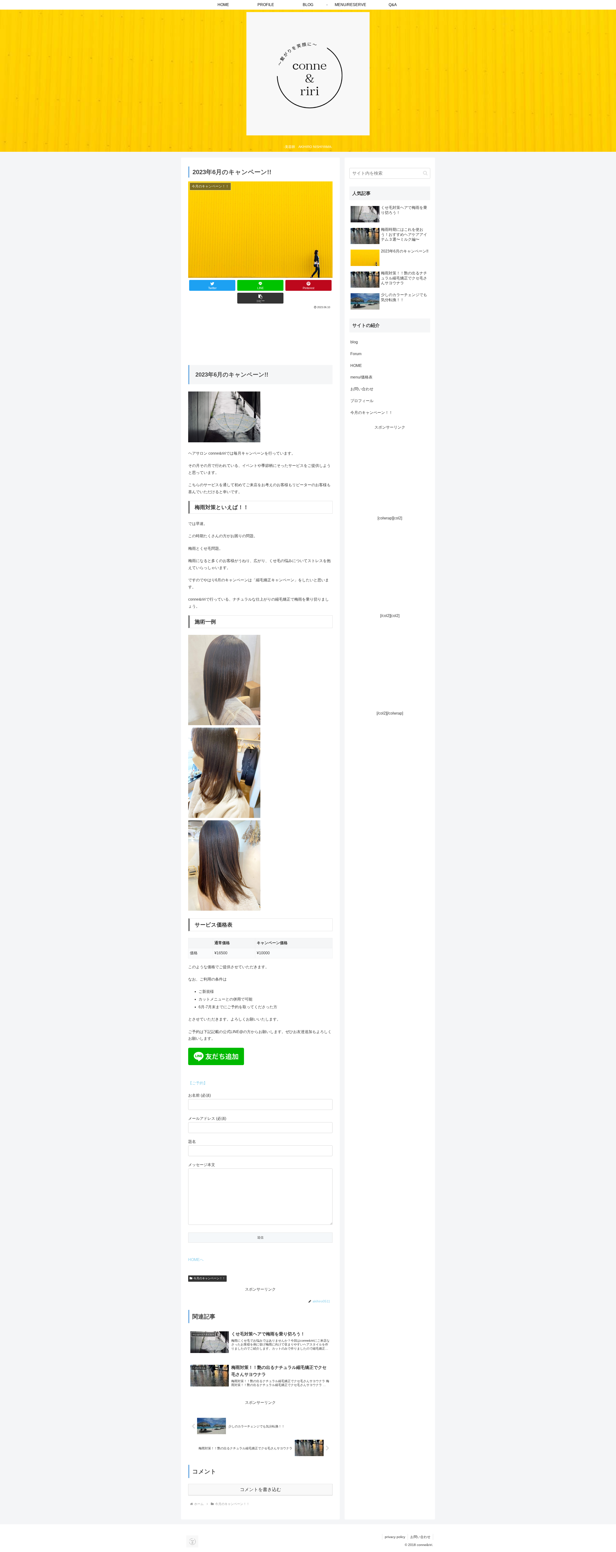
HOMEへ (196, 1260)
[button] (260, 298)
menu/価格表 (361, 377)
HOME (356, 366)
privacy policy (395, 1537)
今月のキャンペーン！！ (209, 1278)
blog (354, 342)
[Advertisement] (389, 478)
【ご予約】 (197, 1083)
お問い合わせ (361, 389)
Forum (355, 354)
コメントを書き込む (260, 1489)
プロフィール (361, 401)
